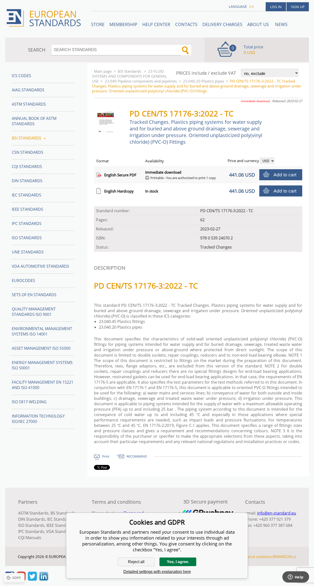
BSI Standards (130, 71)
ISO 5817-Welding (29, 402)
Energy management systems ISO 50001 (42, 365)
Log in (276, 6)
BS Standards (63, 513)
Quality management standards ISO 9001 (34, 311)
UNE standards (28, 252)
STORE (98, 24)
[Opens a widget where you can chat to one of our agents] (295, 577)
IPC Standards (26, 223)
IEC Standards (26, 195)
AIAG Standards (28, 90)
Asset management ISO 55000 (41, 348)
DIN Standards (27, 180)
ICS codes (21, 75)
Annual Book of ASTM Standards (34, 121)
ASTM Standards (29, 104)
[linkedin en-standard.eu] (43, 579)
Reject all (136, 562)
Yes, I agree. (178, 562)
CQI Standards (27, 166)
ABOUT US (258, 24)
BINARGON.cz (284, 556)
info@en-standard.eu (276, 513)
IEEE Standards (27, 209)
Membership (123, 24)
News (281, 24)
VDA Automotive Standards (40, 266)
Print (105, 456)
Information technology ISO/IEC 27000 (38, 418)
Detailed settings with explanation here (157, 572)
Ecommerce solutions (253, 556)
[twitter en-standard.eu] (32, 579)
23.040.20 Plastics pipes (203, 81)
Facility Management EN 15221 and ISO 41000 (42, 384)
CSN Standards (27, 152)
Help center (156, 24)
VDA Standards (60, 531)
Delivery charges (222, 24)
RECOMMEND (137, 456)
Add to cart (285, 174)
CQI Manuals (29, 537)
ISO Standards (27, 237)
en (251, 6)
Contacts (186, 24)
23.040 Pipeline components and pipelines (141, 81)
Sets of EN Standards (34, 294)
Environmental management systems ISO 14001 (42, 331)
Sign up (297, 6)
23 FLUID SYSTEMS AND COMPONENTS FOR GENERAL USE (129, 76)
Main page (103, 71)
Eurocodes (23, 280)
